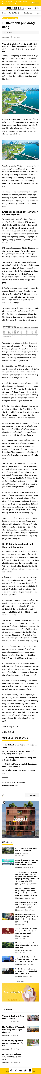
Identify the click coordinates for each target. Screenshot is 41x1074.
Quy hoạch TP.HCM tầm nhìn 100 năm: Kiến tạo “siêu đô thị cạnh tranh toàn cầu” (26, 905)
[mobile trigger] (4, 8)
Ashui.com (5, 37)
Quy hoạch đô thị (10, 18)
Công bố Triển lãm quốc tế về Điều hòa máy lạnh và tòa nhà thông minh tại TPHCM (26, 959)
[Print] (30, 1070)
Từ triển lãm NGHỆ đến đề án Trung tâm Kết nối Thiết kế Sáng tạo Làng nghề (26, 931)
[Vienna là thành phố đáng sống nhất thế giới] (33, 1018)
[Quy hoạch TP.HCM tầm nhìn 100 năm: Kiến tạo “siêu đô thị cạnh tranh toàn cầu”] (8, 904)
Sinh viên (20, 898)
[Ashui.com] (15, 8)
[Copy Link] (25, 1070)
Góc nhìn (20, 910)
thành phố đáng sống (10, 785)
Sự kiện (19, 867)
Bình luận (33, 795)
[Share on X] (15, 1070)
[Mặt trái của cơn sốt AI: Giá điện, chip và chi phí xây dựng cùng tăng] (8, 945)
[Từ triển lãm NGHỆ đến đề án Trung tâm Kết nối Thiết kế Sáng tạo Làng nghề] (8, 931)
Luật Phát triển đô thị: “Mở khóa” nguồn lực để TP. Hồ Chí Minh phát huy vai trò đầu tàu (26, 917)
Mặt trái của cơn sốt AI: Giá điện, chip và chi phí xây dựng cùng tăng (26, 945)
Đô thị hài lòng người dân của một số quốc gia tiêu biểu (12, 1043)
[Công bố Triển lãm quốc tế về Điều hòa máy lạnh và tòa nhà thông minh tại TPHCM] (8, 959)
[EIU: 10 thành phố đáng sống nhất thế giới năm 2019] (33, 1056)
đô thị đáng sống (18, 782)
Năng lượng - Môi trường (24, 950)
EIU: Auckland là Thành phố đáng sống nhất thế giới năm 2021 (13, 1029)
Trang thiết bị (21, 884)
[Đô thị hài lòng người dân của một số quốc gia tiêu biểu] (33, 1042)
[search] (25, 8)
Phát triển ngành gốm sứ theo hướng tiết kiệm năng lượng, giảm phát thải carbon (26, 862)
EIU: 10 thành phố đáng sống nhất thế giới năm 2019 (12, 1056)
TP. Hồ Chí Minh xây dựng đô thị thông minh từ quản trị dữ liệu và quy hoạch (26, 971)
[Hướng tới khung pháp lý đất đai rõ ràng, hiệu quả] (8, 850)
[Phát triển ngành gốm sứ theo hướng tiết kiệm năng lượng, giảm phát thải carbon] (8, 862)
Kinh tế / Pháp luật (22, 853)
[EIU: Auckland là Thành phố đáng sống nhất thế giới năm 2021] (33, 1029)
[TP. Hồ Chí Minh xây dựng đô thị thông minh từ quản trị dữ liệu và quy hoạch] (8, 971)
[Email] (20, 1070)
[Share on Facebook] (11, 1070)
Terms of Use (13, 4)
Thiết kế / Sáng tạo (23, 936)
